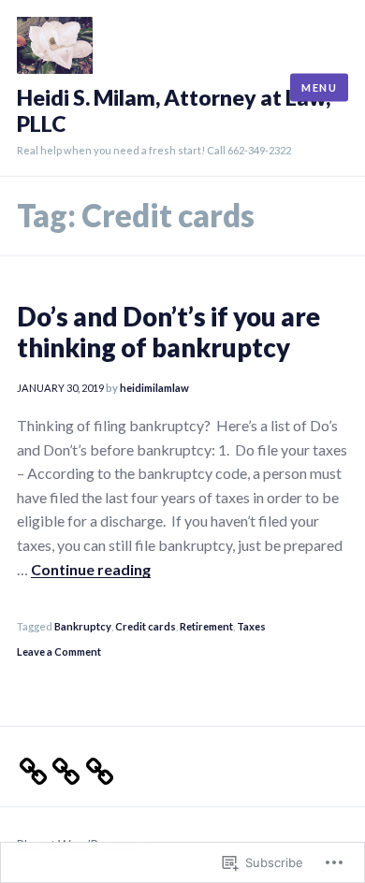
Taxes (251, 626)
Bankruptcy (82, 626)
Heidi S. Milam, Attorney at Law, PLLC (173, 111)
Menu (319, 86)
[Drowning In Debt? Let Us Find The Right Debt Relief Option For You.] (27, 765)
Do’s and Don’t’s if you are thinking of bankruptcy (168, 332)
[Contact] (60, 765)
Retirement (206, 626)
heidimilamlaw (154, 388)
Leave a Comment (59, 651)
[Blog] (94, 765)
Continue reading (91, 569)
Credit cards (145, 626)
